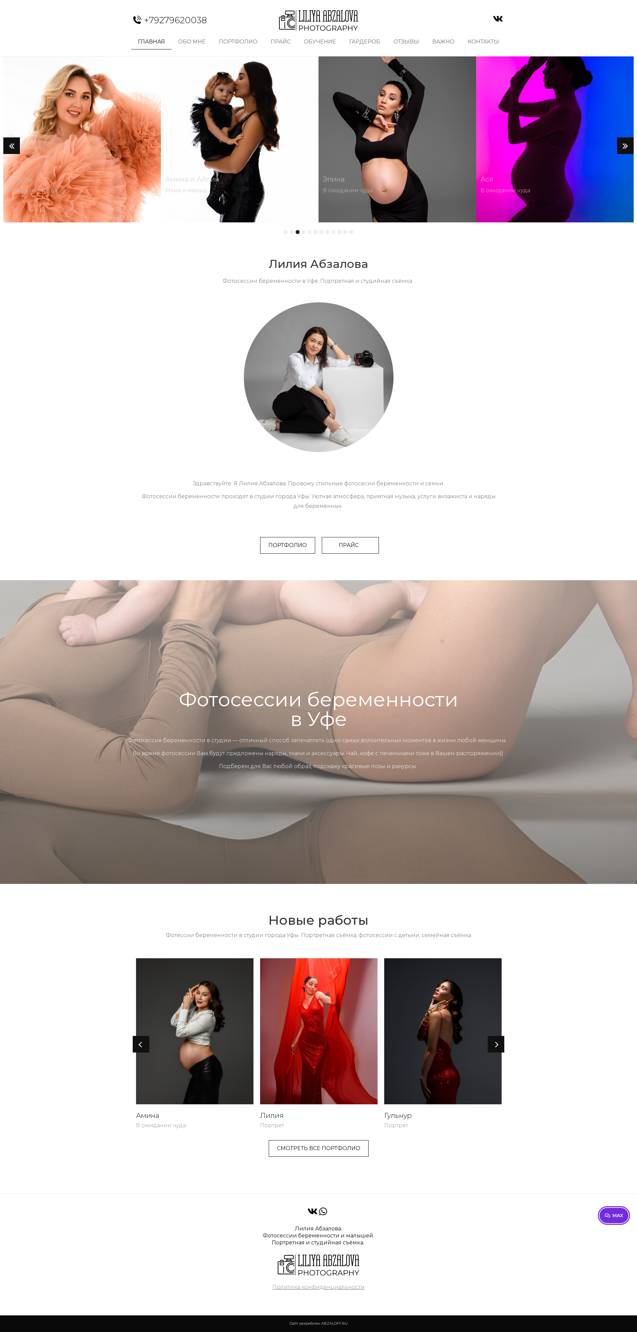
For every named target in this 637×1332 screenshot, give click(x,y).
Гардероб (364, 42)
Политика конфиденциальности (318, 1287)
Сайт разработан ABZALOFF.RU (318, 1323)
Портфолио (238, 42)
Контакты (483, 42)
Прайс (281, 42)
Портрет (148, 1125)
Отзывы (406, 42)
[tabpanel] (82, 141)
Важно (443, 42)
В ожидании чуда (32, 190)
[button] (11, 145)
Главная (151, 42)
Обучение (320, 42)
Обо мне (192, 42)
